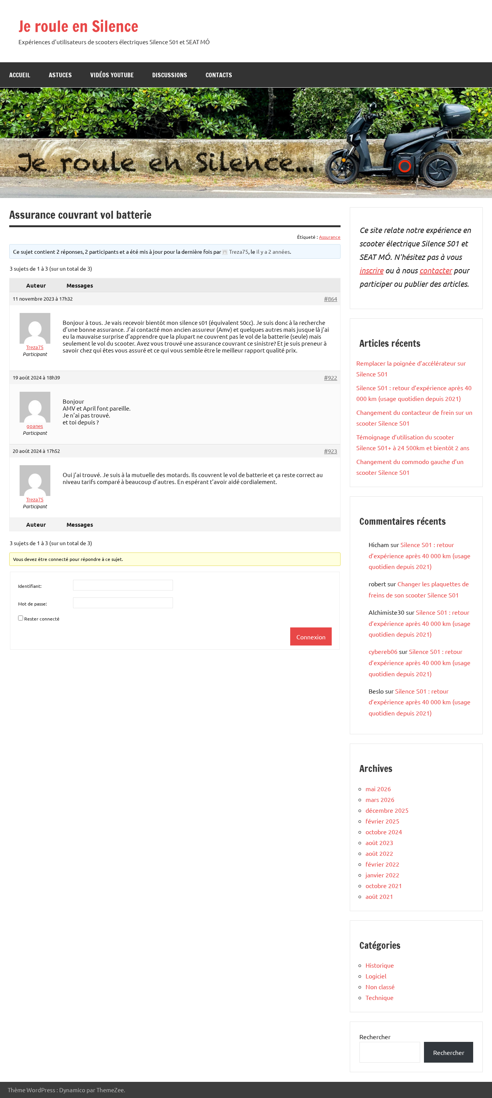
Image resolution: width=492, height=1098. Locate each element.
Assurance (330, 237)
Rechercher (375, 1036)
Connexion (311, 636)
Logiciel (376, 976)
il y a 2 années (273, 251)
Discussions (169, 75)
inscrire (371, 270)
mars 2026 (380, 799)
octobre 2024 (384, 831)
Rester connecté (42, 619)
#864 (330, 298)
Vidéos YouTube (112, 75)
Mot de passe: (32, 604)
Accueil (19, 75)
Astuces (60, 75)
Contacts (219, 75)
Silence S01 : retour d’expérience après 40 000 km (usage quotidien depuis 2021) (419, 556)
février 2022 (382, 864)
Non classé (380, 986)
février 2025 (382, 821)
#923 (330, 451)
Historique (380, 965)
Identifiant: (30, 586)
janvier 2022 (382, 874)
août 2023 (379, 842)
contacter (435, 270)
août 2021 (379, 896)
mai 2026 (378, 788)
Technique (380, 997)
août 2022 (379, 853)
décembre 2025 (387, 810)
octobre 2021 (384, 885)
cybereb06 (383, 651)
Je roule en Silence (78, 26)
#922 (330, 377)
